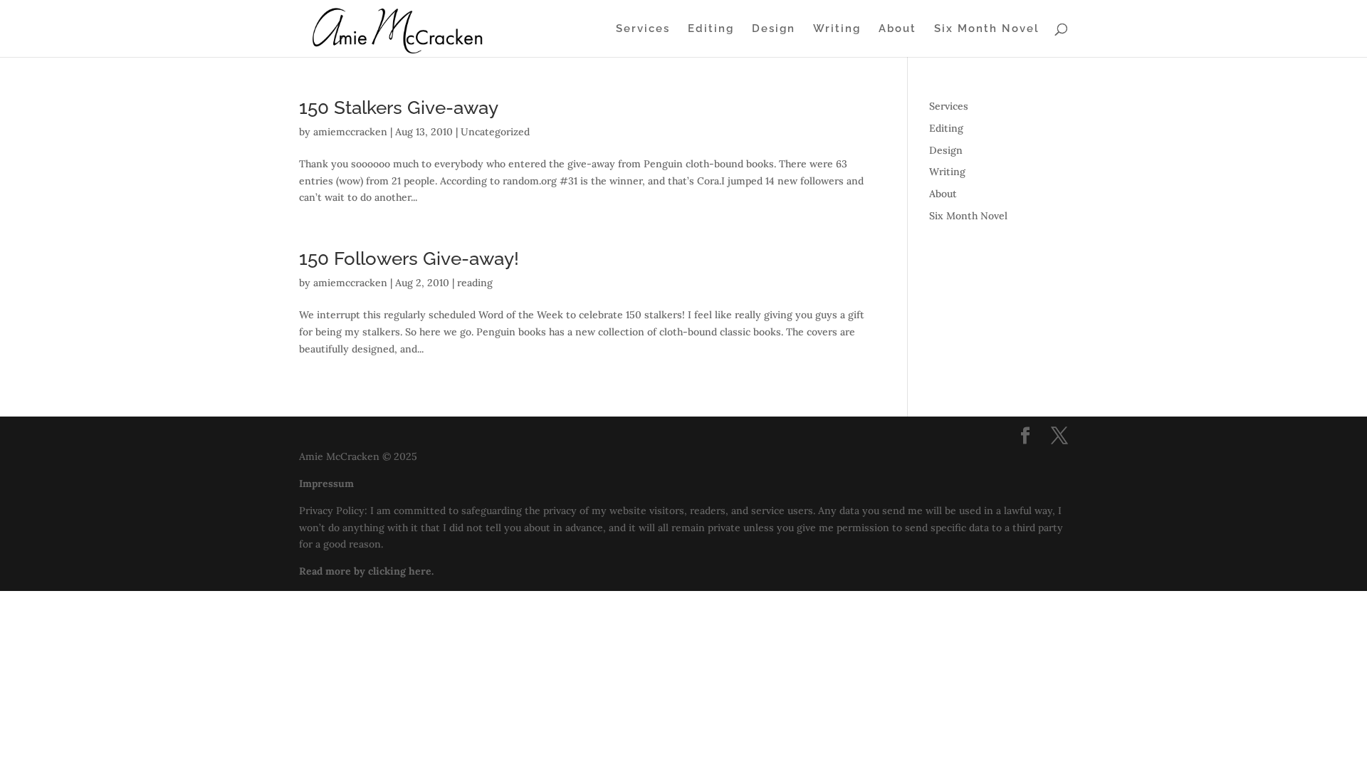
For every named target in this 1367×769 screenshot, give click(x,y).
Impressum (326, 483)
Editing (711, 29)
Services (643, 29)
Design (773, 29)
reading (475, 282)
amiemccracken (350, 131)
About (897, 29)
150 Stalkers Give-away (398, 107)
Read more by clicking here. (366, 571)
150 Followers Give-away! (409, 258)
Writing (837, 29)
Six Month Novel (986, 29)
